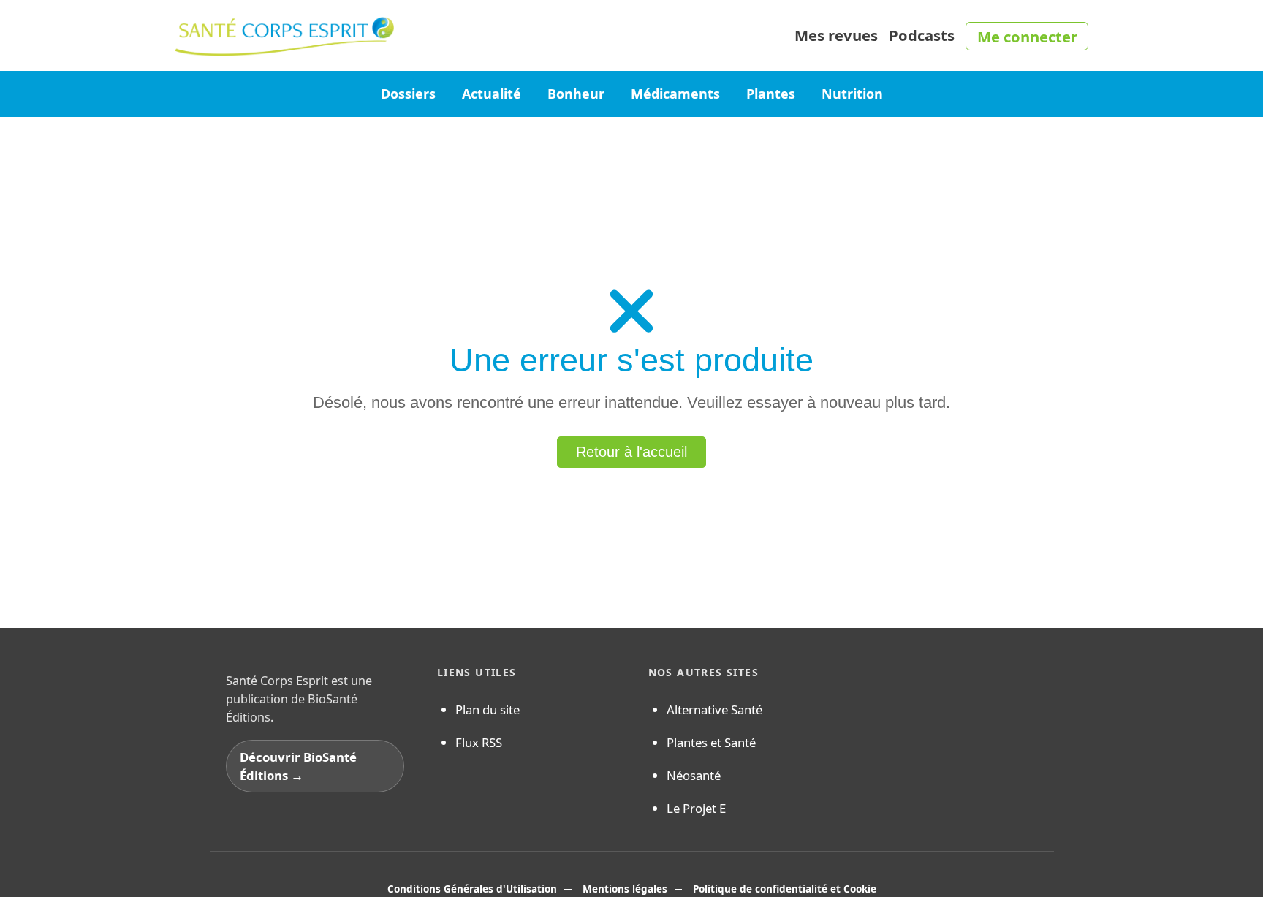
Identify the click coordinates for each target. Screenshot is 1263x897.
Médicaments (675, 93)
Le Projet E (696, 808)
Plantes (770, 93)
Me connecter (1027, 36)
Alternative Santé (714, 709)
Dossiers (408, 93)
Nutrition (852, 93)
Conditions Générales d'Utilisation (472, 889)
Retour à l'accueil (631, 451)
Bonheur (575, 93)
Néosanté (694, 775)
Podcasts (922, 35)
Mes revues (836, 35)
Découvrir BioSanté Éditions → (298, 766)
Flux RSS (478, 742)
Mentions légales (625, 889)
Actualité (491, 93)
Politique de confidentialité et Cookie (784, 889)
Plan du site (487, 709)
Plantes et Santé (711, 742)
